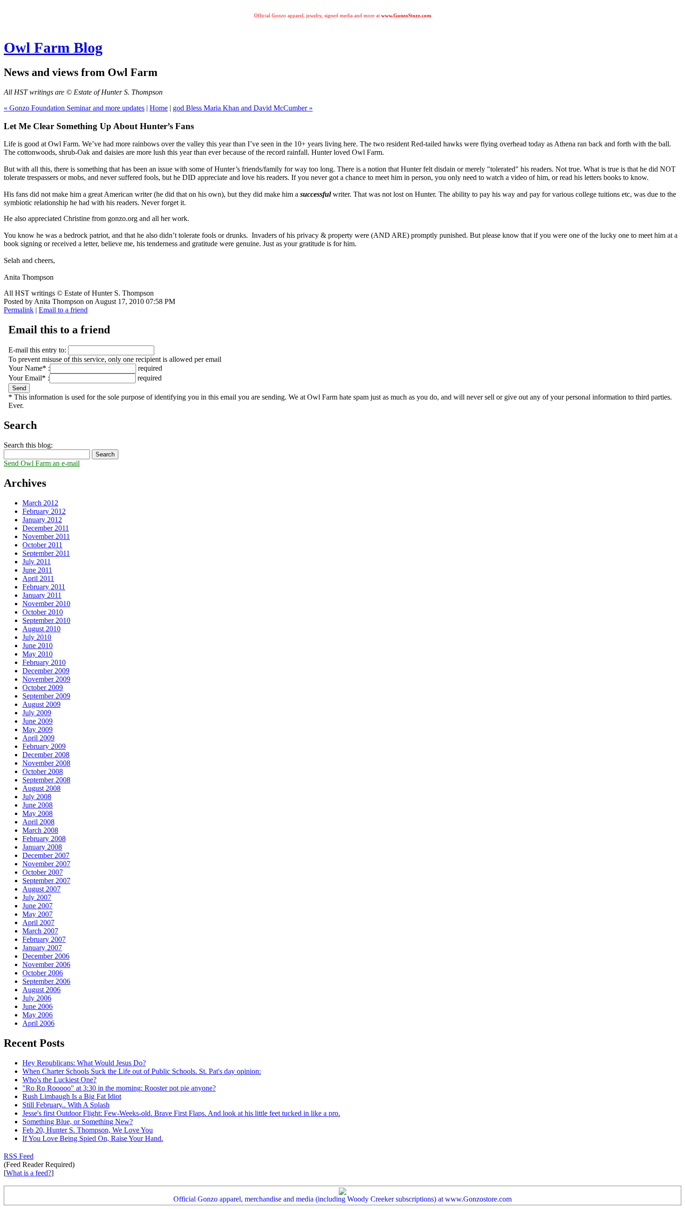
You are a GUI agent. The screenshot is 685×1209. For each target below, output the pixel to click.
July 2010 (36, 637)
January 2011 (42, 595)
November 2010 (46, 604)
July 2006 (36, 998)
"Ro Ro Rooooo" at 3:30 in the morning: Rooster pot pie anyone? (119, 1088)
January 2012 (42, 520)
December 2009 (45, 671)
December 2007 (45, 855)
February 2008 (44, 839)
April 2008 (38, 822)
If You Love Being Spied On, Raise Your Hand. (92, 1138)
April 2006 (38, 1023)
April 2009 (38, 738)
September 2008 (46, 780)
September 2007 (46, 880)
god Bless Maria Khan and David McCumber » (243, 108)
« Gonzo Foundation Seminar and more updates (74, 108)
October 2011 (42, 545)
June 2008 (37, 805)
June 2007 (37, 906)
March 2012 (40, 503)
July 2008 (36, 797)
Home (159, 108)
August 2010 (41, 629)
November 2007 (46, 864)
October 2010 (42, 612)
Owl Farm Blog (53, 47)
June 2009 (37, 721)
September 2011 (46, 553)
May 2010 (37, 654)
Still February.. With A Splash (66, 1105)
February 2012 (44, 511)
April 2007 (38, 922)
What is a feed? (28, 1173)
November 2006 (46, 964)
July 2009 (36, 713)
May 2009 (37, 729)
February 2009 (44, 746)
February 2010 (44, 662)
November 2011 (46, 536)
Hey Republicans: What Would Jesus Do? (84, 1063)
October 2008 (42, 771)
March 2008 (40, 830)
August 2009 (41, 704)
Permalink (19, 310)
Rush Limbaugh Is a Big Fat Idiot (71, 1096)
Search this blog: (28, 445)
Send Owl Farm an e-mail (42, 463)
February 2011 (43, 587)
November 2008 (46, 763)
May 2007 (37, 914)
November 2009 (46, 679)
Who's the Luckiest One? (59, 1080)
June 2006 (37, 1006)
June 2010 (37, 645)
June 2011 (37, 570)
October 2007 (42, 872)
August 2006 (41, 990)
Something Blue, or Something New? (77, 1122)
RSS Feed (19, 1156)
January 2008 (42, 847)
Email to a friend (63, 310)
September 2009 (46, 696)
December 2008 (45, 755)
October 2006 (42, 973)
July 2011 (36, 562)
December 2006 (45, 956)
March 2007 (40, 931)
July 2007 (36, 897)
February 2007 (44, 939)
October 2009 (42, 687)
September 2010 (46, 620)
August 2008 (41, 788)
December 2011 (45, 528)
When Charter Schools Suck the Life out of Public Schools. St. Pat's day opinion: (141, 1071)
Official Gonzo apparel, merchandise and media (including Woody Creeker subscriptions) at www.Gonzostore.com (342, 1199)
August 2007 (41, 889)
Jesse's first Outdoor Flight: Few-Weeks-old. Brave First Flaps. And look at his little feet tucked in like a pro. (181, 1113)
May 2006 (37, 1015)
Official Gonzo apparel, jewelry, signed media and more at (342, 15)
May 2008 (37, 813)
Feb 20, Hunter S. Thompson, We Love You (87, 1130)
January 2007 (42, 948)
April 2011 (38, 578)
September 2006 (46, 981)
